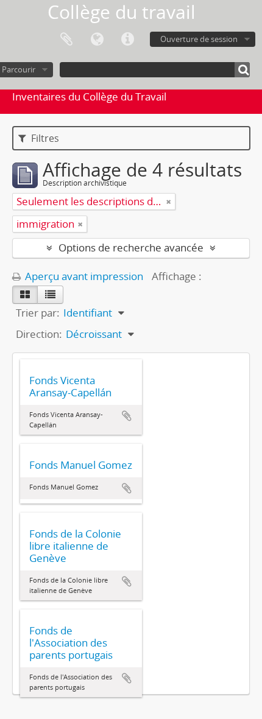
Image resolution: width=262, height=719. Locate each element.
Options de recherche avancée (131, 247)
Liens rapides (127, 39)
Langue (97, 39)
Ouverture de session (199, 38)
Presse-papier (66, 39)
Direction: (39, 334)
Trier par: (38, 313)
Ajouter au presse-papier (127, 416)
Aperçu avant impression (83, 276)
